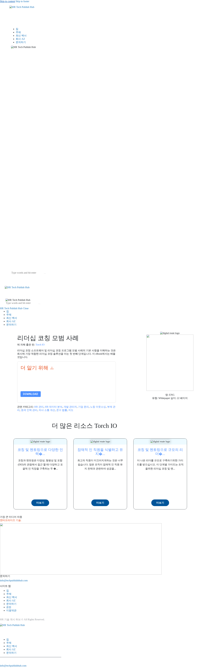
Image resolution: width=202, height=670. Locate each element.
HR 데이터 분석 (53, 406)
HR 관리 (39, 406)
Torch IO (40, 344)
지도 (70, 410)
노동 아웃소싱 (98, 406)
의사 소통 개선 (47, 410)
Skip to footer (22, 1)
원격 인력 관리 (29, 410)
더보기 (40, 502)
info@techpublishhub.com (13, 665)
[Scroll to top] (1, 668)
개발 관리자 (70, 406)
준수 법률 (61, 410)
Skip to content (7, 1)
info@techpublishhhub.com (14, 580)
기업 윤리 (83, 406)
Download (30, 394)
